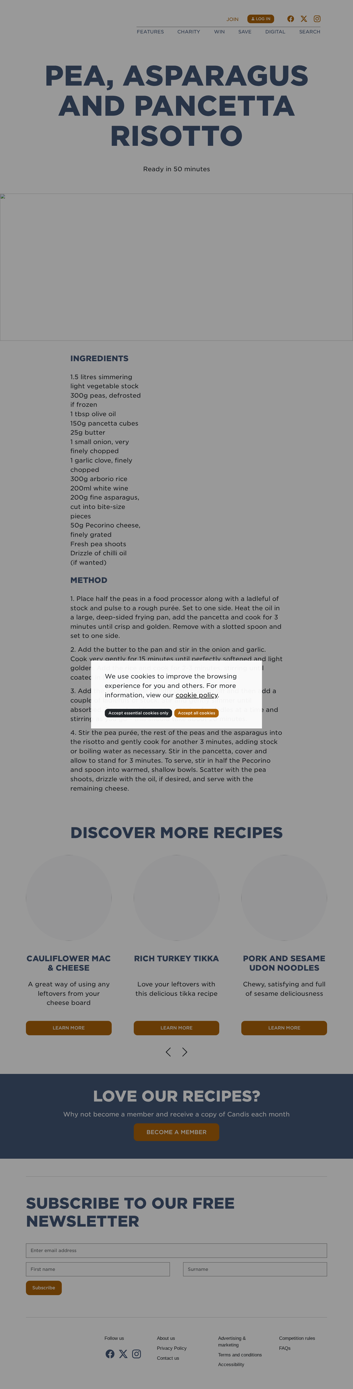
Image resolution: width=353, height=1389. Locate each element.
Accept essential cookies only (138, 713)
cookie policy (197, 695)
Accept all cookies (196, 713)
